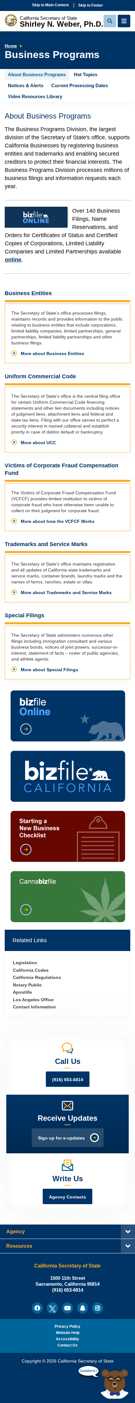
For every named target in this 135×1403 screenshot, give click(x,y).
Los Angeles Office (33, 999)
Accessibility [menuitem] (67, 1339)
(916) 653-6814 (67, 1079)
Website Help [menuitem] (67, 1333)
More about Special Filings (49, 669)
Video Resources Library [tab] (35, 96)
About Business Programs (48, 116)
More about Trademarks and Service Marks (66, 592)
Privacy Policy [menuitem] (67, 1326)
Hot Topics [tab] (85, 74)
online (13, 260)
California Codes (31, 970)
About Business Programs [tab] (37, 74)
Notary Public (27, 985)
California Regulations (37, 977)
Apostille (22, 992)
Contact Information (34, 1007)
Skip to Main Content (50, 5)
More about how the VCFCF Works (57, 521)
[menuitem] (37, 1308)
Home (11, 46)
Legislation (25, 962)
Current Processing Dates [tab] (79, 85)
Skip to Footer (90, 5)
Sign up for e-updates (61, 1138)
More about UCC (38, 442)
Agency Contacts (67, 1197)
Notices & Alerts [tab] (25, 85)
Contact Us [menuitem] (67, 1345)
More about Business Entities (52, 353)
